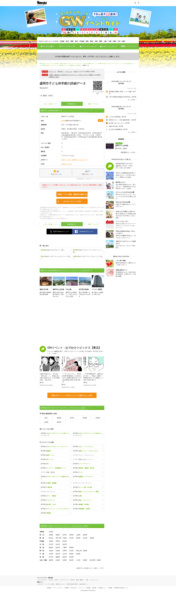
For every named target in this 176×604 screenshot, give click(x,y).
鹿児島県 (92, 560)
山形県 (46, 422)
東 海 (42, 547)
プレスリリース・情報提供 (84, 587)
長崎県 (64, 560)
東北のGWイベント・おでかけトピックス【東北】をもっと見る (72, 395)
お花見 (56, 580)
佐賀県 (58, 560)
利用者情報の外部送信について (121, 587)
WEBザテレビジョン (60, 584)
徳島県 (64, 557)
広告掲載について (102, 587)
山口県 (64, 554)
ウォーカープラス (42, 580)
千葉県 (64, 538)
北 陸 (42, 544)
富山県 (58, 544)
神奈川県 (58, 538)
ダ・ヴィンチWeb (50, 584)
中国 (109, 41)
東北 (67, 41)
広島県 (51, 554)
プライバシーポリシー (58, 587)
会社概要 (110, 587)
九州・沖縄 (121, 41)
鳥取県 (71, 554)
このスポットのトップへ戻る (72, 201)
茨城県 (92, 538)
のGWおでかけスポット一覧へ (52, 250)
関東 (72, 41)
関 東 (42, 538)
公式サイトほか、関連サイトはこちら (73, 160)
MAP (100, 120)
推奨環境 (67, 587)
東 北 (42, 535)
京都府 (58, 551)
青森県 (59, 418)
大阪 (105, 41)
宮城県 (85, 418)
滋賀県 (85, 551)
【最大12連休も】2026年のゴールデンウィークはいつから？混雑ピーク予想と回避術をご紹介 (75, 76)
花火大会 (72, 580)
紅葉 (87, 580)
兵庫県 (64, 551)
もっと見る (131, 99)
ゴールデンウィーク (64, 580)
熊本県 (71, 560)
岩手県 (43, 88)
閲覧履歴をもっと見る (128, 152)
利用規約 (49, 587)
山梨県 (51, 541)
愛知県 (51, 547)
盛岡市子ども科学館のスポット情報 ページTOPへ (90, 568)
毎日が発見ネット (84, 584)
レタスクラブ (41, 584)
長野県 (58, 541)
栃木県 (85, 538)
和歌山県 (79, 551)
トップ (49, 104)
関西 (100, 41)
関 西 (42, 551)
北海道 (62, 41)
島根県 (78, 554)
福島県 (59, 422)
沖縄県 (99, 560)
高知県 (71, 557)
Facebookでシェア (86, 231)
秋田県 (98, 418)
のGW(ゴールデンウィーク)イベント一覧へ (87, 251)
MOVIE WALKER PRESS (72, 584)
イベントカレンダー (68, 46)
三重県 (64, 547)
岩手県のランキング (55, 434)
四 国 (42, 557)
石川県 (51, 544)
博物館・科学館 (47, 96)
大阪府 (51, 551)
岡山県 (58, 554)
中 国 (42, 554)
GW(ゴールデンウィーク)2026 (48, 41)
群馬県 (78, 538)
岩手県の (54, 446)
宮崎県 (85, 560)
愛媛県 (58, 557)
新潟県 (64, 541)
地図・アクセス (93, 104)
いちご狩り (50, 580)
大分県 (78, 560)
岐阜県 (58, 547)
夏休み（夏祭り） (80, 580)
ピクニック (68, 71)
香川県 (51, 557)
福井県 (64, 544)
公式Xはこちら (66, 164)
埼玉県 (71, 538)
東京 (76, 41)
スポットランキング (109, 46)
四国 (114, 41)
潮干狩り (61, 71)
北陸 (96, 41)
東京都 (51, 538)
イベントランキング (89, 46)
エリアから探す (48, 46)
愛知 (91, 41)
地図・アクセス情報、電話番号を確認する (72, 194)
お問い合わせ (74, 587)
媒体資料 (94, 587)
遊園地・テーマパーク (129, 46)
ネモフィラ (52, 71)
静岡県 (71, 547)
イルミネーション (94, 580)
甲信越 (82, 41)
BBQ (75, 71)
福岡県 (51, 560)
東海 (87, 41)
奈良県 (71, 551)
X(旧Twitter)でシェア (61, 231)
